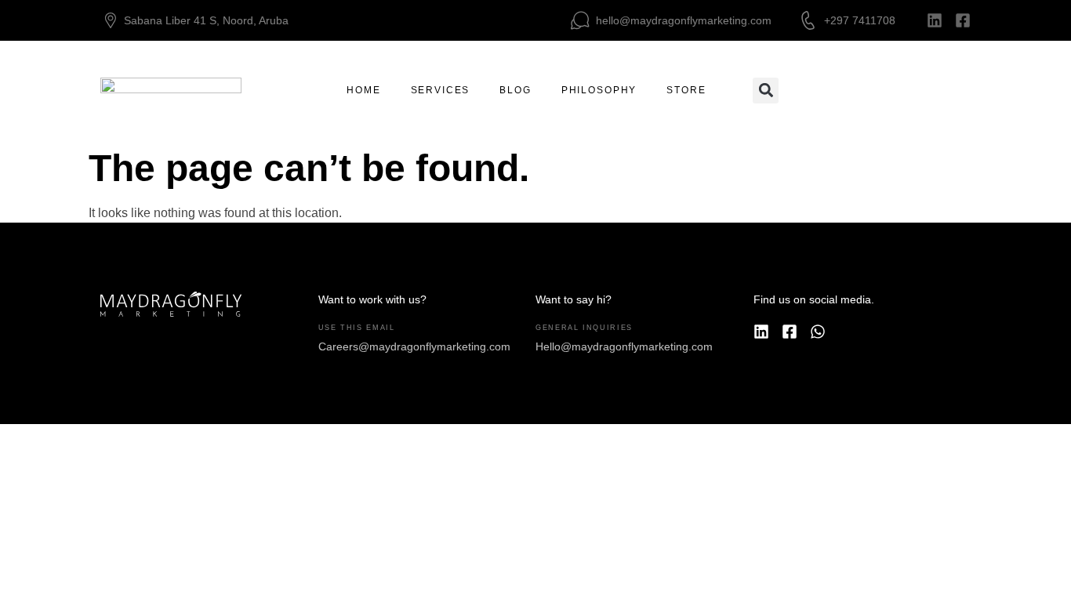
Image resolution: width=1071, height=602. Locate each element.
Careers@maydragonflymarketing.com (414, 346)
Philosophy (599, 90)
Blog (515, 90)
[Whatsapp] (818, 331)
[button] (766, 90)
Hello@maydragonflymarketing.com (624, 346)
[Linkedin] (934, 20)
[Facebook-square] (963, 20)
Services (440, 90)
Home (363, 90)
